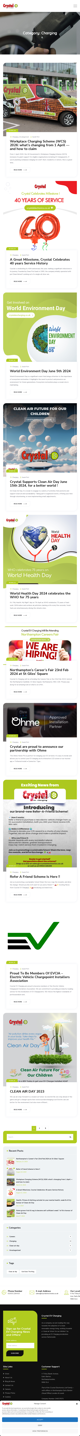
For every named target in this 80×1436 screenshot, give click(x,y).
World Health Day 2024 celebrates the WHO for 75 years (40, 595)
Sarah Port (35, 137)
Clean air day (14, 1246)
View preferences (40, 1431)
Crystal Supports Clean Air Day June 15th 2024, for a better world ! (38, 483)
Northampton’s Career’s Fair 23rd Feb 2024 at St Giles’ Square (39, 672)
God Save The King (28, 1272)
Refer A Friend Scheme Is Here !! (35, 877)
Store (7, 1374)
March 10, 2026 (21, 1185)
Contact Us (9, 1385)
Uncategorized (24, 137)
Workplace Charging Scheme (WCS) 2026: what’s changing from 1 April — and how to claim (39, 145)
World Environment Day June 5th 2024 (40, 371)
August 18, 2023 (21, 1172)
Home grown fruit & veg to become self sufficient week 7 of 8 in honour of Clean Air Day (44, 1211)
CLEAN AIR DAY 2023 (27, 1091)
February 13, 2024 (22, 1162)
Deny (40, 1425)
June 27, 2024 (20, 1216)
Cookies (8, 1397)
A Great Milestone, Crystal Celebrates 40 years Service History (40, 261)
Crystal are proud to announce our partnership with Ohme (36, 748)
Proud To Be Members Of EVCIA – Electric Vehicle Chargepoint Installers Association (40, 977)
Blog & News (10, 1381)
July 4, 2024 (20, 1206)
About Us (8, 1377)
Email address (11, 1340)
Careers (12, 1237)
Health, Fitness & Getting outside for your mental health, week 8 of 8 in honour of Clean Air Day (43, 1201)
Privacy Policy (10, 1393)
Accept (40, 1420)
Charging (15, 137)
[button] (77, 1404)
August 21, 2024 (21, 1193)
